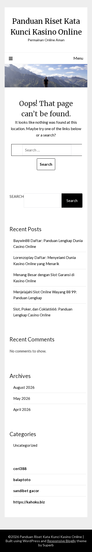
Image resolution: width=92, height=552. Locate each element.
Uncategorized (25, 445)
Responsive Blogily (61, 541)
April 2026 (22, 409)
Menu (78, 58)
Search (17, 196)
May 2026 (21, 398)
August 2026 (24, 387)
